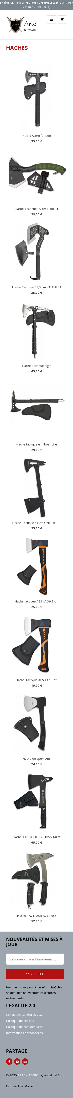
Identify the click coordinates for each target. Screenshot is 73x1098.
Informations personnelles (24, 1033)
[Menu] (51, 19)
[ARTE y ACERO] (22, 26)
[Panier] (62, 19)
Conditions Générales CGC (24, 1015)
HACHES (17, 47)
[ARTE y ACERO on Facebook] (9, 1061)
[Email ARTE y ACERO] (25, 1061)
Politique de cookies (20, 1021)
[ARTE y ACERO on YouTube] (17, 1061)
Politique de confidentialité (24, 1027)
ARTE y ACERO (28, 1075)
